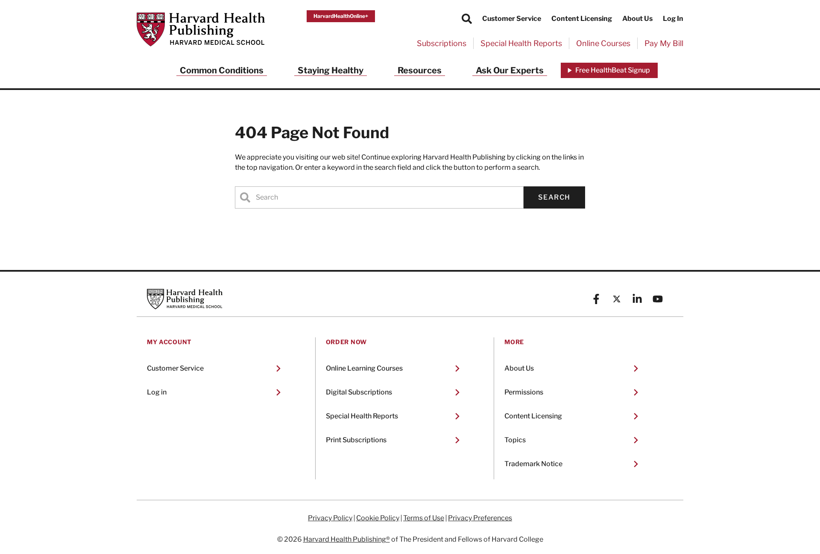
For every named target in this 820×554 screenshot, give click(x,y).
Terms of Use (423, 518)
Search (554, 197)
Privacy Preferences (480, 518)
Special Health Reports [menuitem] (521, 43)
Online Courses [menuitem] (603, 43)
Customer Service (511, 19)
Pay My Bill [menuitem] (663, 43)
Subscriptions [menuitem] (441, 43)
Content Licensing (581, 19)
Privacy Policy (330, 518)
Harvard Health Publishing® (346, 539)
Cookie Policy (377, 518)
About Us (637, 19)
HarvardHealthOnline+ (340, 16)
